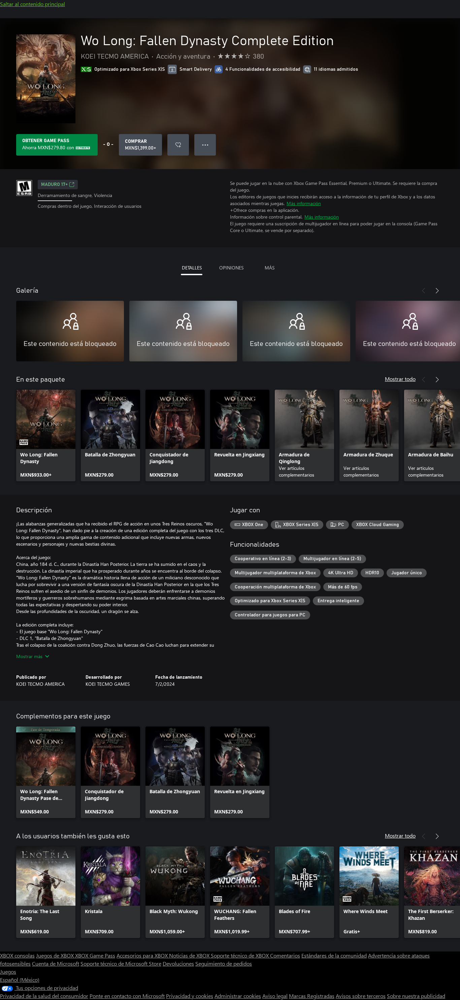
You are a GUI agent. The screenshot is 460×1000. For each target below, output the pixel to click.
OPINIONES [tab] (231, 267)
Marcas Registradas (311, 995)
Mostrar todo (400, 378)
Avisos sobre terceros (361, 995)
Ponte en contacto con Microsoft (127, 995)
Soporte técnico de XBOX (240, 955)
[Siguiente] (437, 290)
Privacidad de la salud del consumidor (44, 995)
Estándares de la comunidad (334, 955)
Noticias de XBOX (190, 955)
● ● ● (205, 145)
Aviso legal (275, 995)
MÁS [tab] (269, 267)
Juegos (8, 971)
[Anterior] (423, 290)
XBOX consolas (17, 955)
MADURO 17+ (54, 184)
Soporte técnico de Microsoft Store (120, 963)
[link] (45, 435)
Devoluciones (178, 963)
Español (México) (19, 979)
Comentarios (285, 955)
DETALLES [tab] (192, 267)
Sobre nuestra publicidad (416, 995)
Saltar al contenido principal (32, 3)
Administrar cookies (238, 995)
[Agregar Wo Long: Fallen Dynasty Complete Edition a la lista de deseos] (178, 145)
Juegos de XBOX (55, 955)
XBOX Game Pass (95, 955)
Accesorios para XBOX (143, 955)
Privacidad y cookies (189, 995)
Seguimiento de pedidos (223, 963)
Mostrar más (29, 656)
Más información (304, 203)
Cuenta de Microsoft (55, 963)
